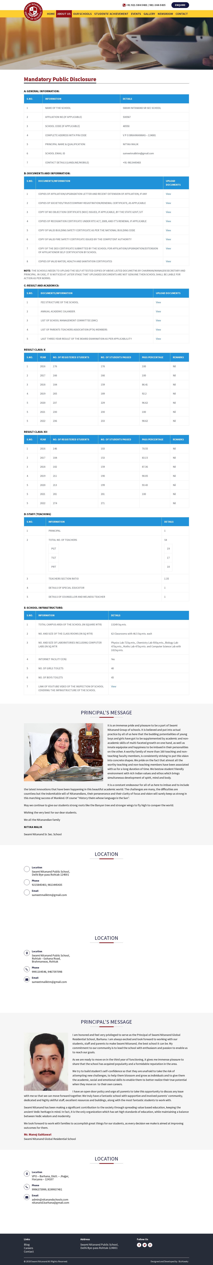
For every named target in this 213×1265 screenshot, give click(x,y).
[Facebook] (139, 1245)
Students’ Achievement (111, 14)
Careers (28, 1248)
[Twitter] (144, 1245)
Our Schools (82, 14)
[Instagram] (150, 1245)
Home (51, 14)
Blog (27, 1244)
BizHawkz (183, 1261)
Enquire (180, 5)
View (168, 193)
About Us (64, 14)
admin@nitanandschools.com (50, 1199)
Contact (182, 14)
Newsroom (165, 14)
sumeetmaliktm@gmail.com (49, 895)
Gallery (149, 14)
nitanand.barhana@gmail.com (50, 1202)
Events (136, 14)
